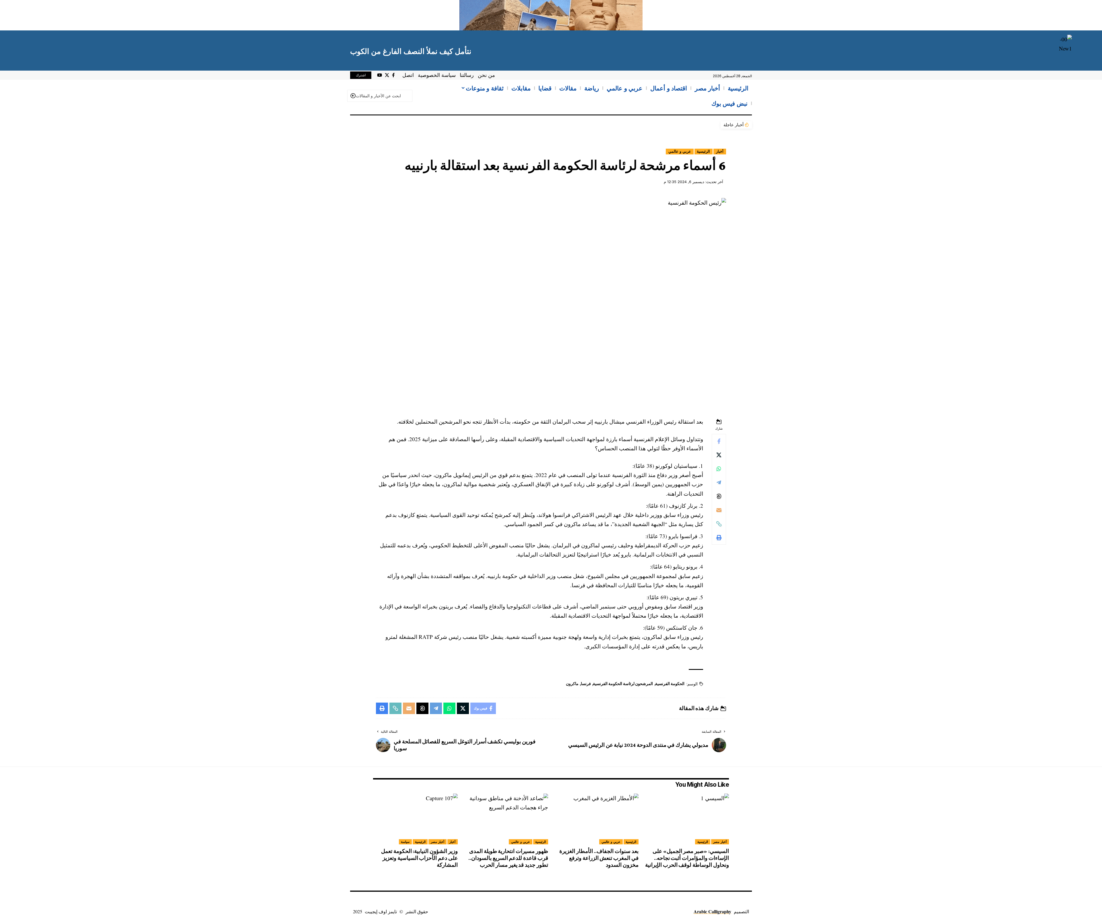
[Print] (719, 537)
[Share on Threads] (719, 496)
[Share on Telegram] (719, 482)
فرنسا (586, 683)
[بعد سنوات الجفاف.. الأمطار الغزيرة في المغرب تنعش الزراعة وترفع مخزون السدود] (596, 819)
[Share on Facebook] (719, 441)
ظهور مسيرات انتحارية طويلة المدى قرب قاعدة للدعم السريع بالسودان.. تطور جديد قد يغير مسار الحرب (508, 858)
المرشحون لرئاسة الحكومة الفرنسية (623, 683)
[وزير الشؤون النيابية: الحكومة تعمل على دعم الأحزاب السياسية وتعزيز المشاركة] (415, 819)
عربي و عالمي (679, 151)
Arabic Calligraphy (712, 911)
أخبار (719, 151)
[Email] (719, 510)
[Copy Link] (719, 524)
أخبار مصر (720, 842)
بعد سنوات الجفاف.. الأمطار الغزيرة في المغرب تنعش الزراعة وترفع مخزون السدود (599, 858)
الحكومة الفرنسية (669, 683)
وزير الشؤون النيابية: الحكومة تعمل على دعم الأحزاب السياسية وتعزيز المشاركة (419, 858)
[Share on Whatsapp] (719, 469)
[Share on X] (719, 455)
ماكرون (572, 683)
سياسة (405, 842)
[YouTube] (379, 75)
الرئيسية (703, 151)
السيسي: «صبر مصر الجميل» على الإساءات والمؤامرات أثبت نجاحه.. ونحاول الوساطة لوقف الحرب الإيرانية (687, 858)
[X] (387, 75)
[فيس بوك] (393, 75)
